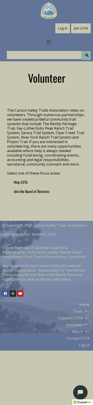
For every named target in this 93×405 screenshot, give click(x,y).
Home (84, 304)
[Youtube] (20, 293)
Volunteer (74, 324)
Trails (78, 311)
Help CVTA (21, 182)
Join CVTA (81, 28)
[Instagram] (13, 293)
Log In (62, 28)
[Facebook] (5, 293)
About (77, 331)
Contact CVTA (78, 338)
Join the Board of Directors (31, 191)
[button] (49, 42)
